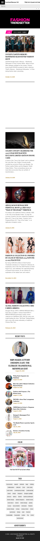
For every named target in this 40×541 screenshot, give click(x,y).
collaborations (11, 487)
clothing (32, 484)
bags (27, 484)
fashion (20, 496)
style (23, 512)
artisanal (22, 484)
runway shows (24, 509)
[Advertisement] (20, 105)
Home (8, 32)
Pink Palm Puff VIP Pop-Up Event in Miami (20, 469)
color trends (10, 490)
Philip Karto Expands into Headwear (28, 2)
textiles (23, 515)
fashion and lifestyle (28, 496)
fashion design (10, 499)
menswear (24, 505)
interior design (23, 502)
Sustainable (17, 515)
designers (20, 493)
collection (18, 487)
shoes (31, 509)
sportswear (12, 512)
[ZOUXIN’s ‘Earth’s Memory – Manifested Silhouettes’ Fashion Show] (20, 51)
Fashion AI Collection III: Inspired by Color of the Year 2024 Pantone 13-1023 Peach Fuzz (20, 257)
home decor (10, 502)
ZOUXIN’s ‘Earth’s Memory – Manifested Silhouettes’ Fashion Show (19, 56)
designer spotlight (28, 493)
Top (28, 515)
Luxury (9, 505)
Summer (28, 512)
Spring (18, 512)
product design (10, 509)
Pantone (30, 505)
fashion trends (29, 499)
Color (23, 487)
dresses (9, 496)
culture (9, 493)
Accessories (9, 484)
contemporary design (19, 490)
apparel (16, 484)
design (14, 493)
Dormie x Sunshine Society (21, 431)
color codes (29, 487)
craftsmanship (29, 490)
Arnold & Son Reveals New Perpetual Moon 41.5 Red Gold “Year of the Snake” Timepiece (18, 207)
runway (17, 509)
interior (17, 502)
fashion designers (20, 499)
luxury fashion (16, 505)
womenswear (20, 518)
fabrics (14, 496)
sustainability (9, 515)
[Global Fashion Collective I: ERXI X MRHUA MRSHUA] (20, 303)
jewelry (30, 502)
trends (32, 515)
